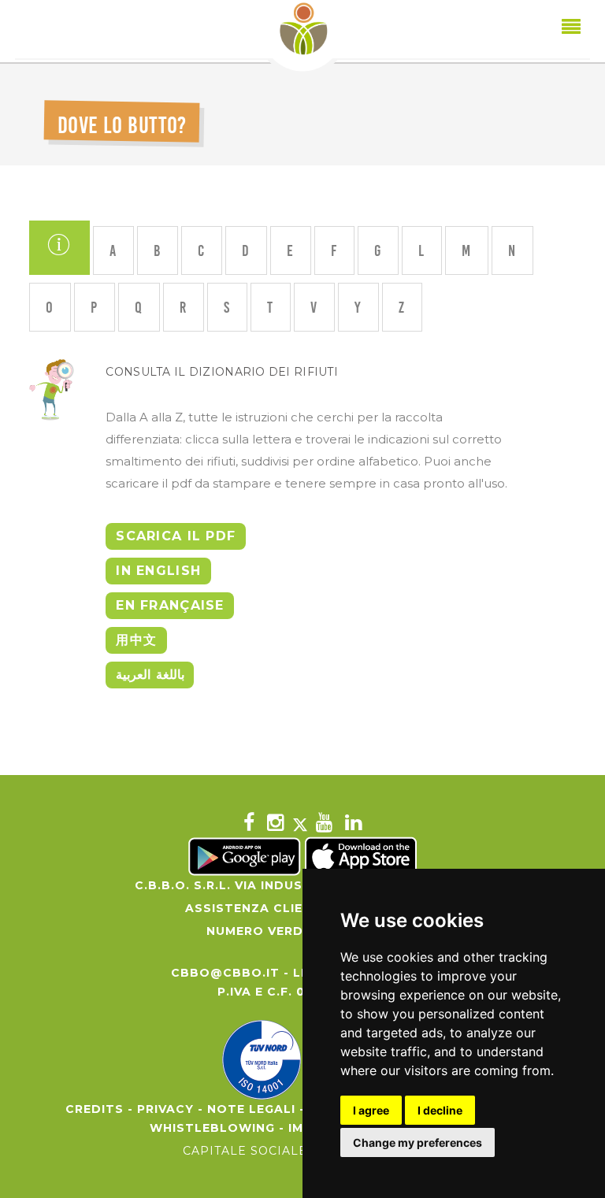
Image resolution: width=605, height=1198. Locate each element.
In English (158, 570)
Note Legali (251, 1109)
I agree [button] (371, 1110)
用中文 (136, 639)
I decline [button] (440, 1110)
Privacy (165, 1109)
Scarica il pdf (176, 536)
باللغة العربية (150, 674)
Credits (94, 1109)
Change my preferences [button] (417, 1142)
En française (170, 605)
